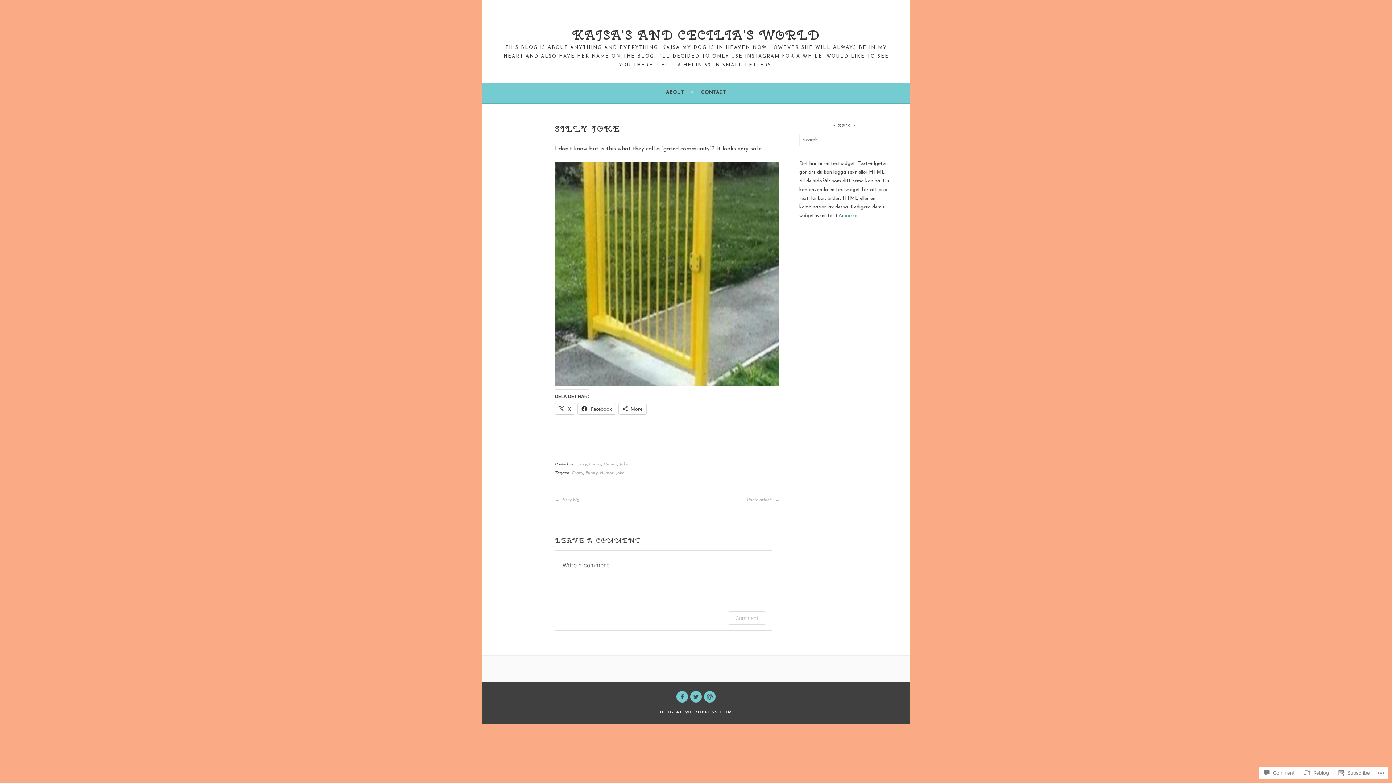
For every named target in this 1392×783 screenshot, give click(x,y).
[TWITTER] (696, 697)
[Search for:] (844, 140)
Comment (747, 618)
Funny (595, 464)
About (675, 92)
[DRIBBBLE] (710, 697)
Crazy (581, 464)
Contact (713, 92)
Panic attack (760, 500)
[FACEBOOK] (682, 697)
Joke (624, 464)
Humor (610, 464)
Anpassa (848, 216)
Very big (570, 500)
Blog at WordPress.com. (696, 712)
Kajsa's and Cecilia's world (696, 35)
